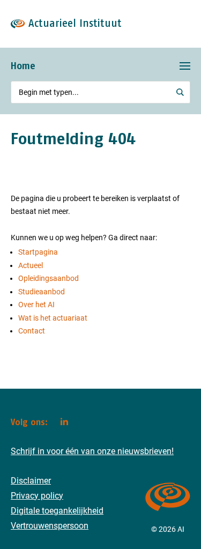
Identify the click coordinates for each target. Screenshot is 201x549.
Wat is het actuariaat (52, 318)
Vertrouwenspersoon (49, 526)
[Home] (167, 516)
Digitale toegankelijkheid (57, 511)
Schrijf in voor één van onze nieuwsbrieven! (92, 451)
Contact (31, 331)
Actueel (30, 265)
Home (23, 65)
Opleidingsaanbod (48, 278)
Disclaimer (31, 481)
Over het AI (36, 304)
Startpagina (38, 252)
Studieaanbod (41, 291)
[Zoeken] (180, 92)
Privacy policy (37, 496)
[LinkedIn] (64, 421)
